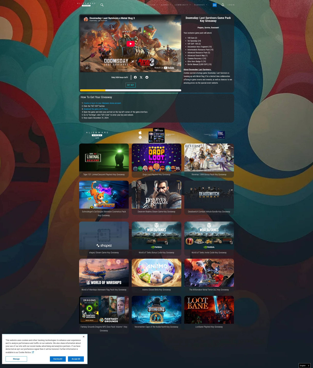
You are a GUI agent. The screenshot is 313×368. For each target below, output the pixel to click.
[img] (102, 4)
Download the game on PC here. (96, 109)
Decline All (57, 359)
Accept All (76, 359)
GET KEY (130, 85)
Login (231, 5)
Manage (16, 359)
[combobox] (305, 365)
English (303, 366)
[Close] (83, 336)
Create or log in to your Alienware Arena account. (102, 103)
